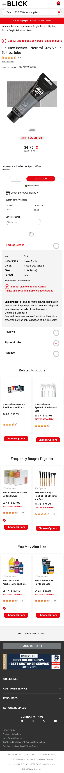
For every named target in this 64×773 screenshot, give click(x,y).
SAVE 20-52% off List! (12, 594)
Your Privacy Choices (12, 738)
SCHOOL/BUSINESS (14, 707)
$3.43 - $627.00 (11, 502)
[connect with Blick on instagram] (33, 722)
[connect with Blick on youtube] (55, 722)
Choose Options (16, 438)
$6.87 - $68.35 (11, 414)
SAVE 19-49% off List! (44, 419)
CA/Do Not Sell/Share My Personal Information (24, 742)
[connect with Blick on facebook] (11, 722)
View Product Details (27, 67)
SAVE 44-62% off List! (44, 508)
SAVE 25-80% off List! (12, 506)
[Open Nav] (4, 4)
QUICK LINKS (10, 679)
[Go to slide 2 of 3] (32, 130)
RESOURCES (10, 698)
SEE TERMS (46, 21)
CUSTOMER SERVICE (15, 688)
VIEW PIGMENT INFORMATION (17, 281)
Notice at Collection (12, 734)
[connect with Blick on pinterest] (44, 722)
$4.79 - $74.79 (43, 504)
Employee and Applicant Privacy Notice (20, 746)
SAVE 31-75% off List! (44, 594)
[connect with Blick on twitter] (22, 722)
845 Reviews (8, 61)
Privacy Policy (9, 730)
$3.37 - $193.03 (43, 415)
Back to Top (30, 646)
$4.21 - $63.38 (43, 590)
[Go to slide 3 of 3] (34, 130)
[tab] (32, 245)
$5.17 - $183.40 (11, 590)
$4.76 (29, 147)
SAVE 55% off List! (32, 138)
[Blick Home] (17, 4)
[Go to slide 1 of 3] (30, 130)
